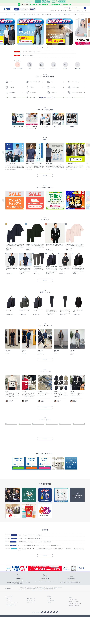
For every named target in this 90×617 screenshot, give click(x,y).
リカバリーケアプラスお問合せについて (31, 51)
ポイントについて (9, 600)
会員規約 (70, 597)
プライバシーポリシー (73, 599)
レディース (24, 9)
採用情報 (49, 602)
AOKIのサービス (9, 596)
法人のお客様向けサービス (11, 604)
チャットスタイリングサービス (12, 602)
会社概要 (49, 598)
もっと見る (45, 175)
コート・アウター (58, 14)
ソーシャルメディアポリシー (74, 601)
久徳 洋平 (11, 400)
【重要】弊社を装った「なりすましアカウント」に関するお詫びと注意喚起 (34, 541)
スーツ (7, 14)
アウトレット (81, 14)
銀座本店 (10, 401)
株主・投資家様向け (51, 600)
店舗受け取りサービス (31, 598)
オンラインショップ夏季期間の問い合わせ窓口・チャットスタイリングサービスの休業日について (39, 545)
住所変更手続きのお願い (28, 55)
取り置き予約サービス (31, 600)
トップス (37, 14)
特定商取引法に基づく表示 (74, 605)
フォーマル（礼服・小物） (47, 14)
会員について (8, 598)
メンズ (16, 9)
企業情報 (49, 596)
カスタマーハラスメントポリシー (75, 603)
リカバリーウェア (67, 14)
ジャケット (14, 14)
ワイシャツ (31, 14)
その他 (74, 14)
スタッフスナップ (55, 10)
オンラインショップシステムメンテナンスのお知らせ (30, 535)
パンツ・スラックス (22, 14)
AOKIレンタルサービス (31, 602)
